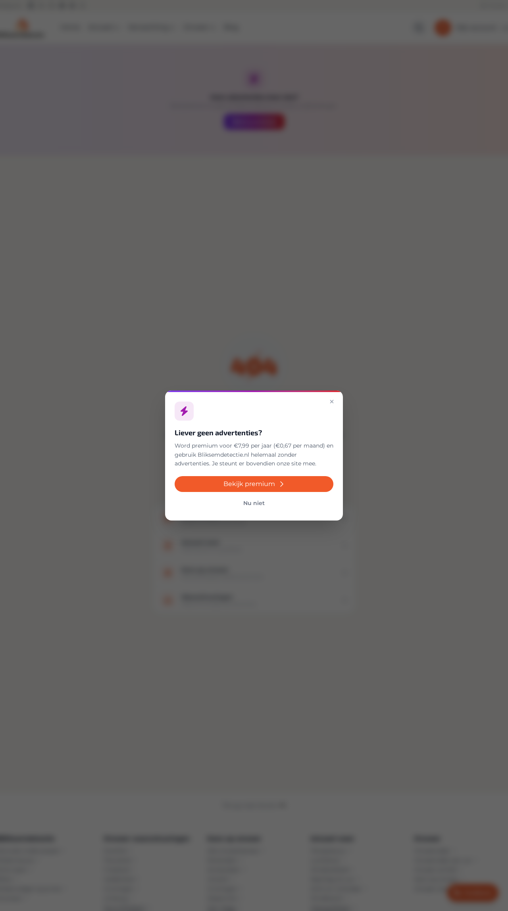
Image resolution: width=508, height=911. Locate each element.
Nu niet (254, 503)
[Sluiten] (331, 401)
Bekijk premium (249, 484)
